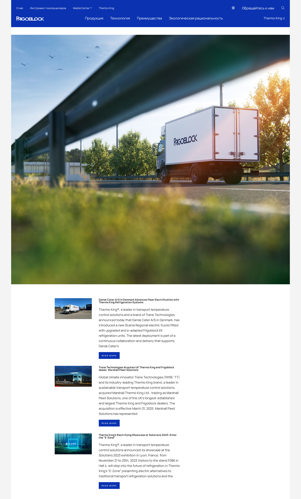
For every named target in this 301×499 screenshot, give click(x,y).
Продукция (94, 18)
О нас (19, 8)
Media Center (81, 8)
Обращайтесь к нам (258, 8)
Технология (120, 18)
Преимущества (149, 18)
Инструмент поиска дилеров (48, 8)
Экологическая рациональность (196, 18)
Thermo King (106, 8)
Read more (109, 355)
